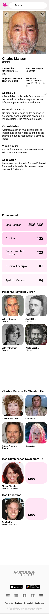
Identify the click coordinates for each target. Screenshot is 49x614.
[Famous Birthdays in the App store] (16, 587)
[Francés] (24, 595)
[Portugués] (16, 595)
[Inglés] (8, 595)
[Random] (42, 14)
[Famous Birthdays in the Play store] (33, 587)
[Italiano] (33, 595)
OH (16, 81)
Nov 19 (29, 83)
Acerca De (9, 603)
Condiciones (39, 603)
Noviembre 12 (9, 70)
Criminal (6, 61)
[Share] (6, 14)
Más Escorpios (11, 495)
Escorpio (30, 70)
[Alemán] (41, 595)
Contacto (18, 603)
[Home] (24, 573)
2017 (37, 83)
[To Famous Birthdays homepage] (4, 5)
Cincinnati (7, 81)
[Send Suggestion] (46, 94)
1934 (4, 73)
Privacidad (28, 603)
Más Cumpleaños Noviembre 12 (22, 458)
